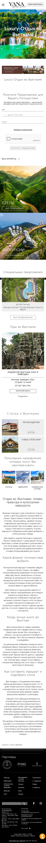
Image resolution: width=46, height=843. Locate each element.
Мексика (21, 781)
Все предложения (15, 208)
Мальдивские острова (22, 778)
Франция (7, 791)
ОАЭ (5, 794)
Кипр (20, 791)
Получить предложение (23, 148)
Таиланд (26, 304)
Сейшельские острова (37, 488)
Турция (20, 794)
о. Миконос (36, 787)
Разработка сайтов (17, 841)
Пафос (34, 784)
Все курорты (9, 159)
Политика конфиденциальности (30, 811)
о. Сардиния (36, 781)
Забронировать (35, 4)
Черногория (36, 778)
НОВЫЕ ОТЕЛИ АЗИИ (31, 440)
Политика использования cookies (31, 823)
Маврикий (7, 787)
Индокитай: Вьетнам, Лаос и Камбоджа (23, 373)
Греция (20, 784)
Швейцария (23, 487)
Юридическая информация (27, 815)
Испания (21, 787)
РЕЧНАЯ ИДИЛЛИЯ (31, 422)
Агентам (24, 808)
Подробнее (23, 396)
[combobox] (6, 115)
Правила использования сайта (31, 819)
